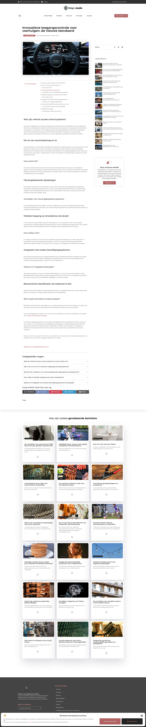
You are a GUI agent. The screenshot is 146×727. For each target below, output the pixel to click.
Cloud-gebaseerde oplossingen (50, 90)
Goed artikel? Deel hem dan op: (52, 111)
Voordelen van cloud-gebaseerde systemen (55, 92)
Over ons (69, 16)
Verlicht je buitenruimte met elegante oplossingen (104, 562)
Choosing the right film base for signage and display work (111, 81)
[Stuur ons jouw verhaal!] (109, 162)
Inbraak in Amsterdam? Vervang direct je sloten (112, 140)
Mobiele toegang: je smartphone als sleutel (54, 94)
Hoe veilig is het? (48, 97)
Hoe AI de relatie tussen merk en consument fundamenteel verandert (113, 128)
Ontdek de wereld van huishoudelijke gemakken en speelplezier (104, 642)
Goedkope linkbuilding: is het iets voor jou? (68, 710)
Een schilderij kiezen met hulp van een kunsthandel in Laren (112, 75)
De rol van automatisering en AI (50, 85)
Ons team (79, 16)
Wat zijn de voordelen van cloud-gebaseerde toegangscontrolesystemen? (56, 372)
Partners (59, 16)
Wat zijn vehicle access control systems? (53, 83)
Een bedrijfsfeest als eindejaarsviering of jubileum (111, 99)
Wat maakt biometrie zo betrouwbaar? (54, 106)
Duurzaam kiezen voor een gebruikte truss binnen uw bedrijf (112, 64)
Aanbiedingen (29, 35)
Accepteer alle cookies (110, 721)
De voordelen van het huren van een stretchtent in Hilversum (113, 116)
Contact (89, 16)
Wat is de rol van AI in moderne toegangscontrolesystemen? (56, 366)
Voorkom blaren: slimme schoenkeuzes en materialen (104, 523)
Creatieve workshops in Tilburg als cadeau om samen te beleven (112, 105)
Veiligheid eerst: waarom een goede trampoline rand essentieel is (73, 445)
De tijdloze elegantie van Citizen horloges (71, 602)
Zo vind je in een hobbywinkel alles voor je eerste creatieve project (112, 70)
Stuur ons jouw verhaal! (109, 167)
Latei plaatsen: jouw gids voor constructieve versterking (36, 484)
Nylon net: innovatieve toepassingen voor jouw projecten (38, 523)
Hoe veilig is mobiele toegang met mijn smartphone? (56, 377)
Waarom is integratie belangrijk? (52, 102)
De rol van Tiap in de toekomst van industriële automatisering (72, 523)
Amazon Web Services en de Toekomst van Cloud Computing (112, 111)
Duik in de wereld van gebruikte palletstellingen (36, 602)
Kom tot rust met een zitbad (104, 444)
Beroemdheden (60, 698)
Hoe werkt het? (47, 87)
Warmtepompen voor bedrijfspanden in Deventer (110, 146)
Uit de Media (59, 701)
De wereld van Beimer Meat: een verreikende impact (71, 484)
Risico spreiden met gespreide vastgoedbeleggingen (111, 93)
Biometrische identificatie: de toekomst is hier (55, 104)
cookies (30, 722)
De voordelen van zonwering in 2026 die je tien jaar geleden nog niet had (38, 445)
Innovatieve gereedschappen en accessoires (105, 484)
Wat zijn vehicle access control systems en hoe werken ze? (56, 361)
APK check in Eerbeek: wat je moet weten (38, 641)
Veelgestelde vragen (47, 109)
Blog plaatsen (60, 707)
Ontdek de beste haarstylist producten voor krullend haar (70, 562)
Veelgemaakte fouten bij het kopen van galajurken (113, 134)
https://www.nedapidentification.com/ (36, 347)
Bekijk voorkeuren (132, 721)
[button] (142, 716)
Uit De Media (48, 16)
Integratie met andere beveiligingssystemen (54, 99)
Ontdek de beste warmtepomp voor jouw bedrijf (113, 87)
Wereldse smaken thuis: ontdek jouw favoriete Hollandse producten (38, 562)
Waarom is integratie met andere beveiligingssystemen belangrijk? (56, 383)
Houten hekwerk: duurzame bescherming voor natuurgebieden (72, 641)
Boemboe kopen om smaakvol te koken (112, 122)
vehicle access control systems (37, 315)
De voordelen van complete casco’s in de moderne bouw (107, 602)
